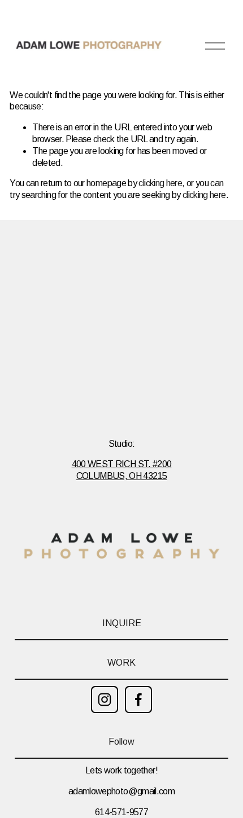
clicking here (160, 183)
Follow (121, 741)
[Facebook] (138, 699)
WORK (121, 662)
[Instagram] (104, 699)
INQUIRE (121, 623)
